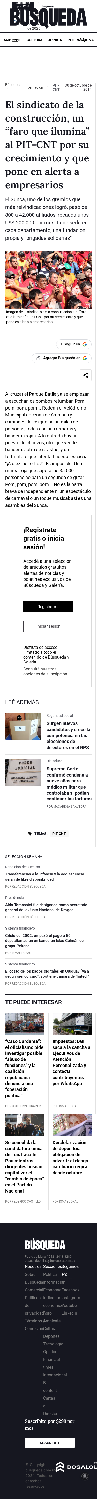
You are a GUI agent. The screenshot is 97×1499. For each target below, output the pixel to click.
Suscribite (50, 1443)
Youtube (69, 1305)
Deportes (51, 1336)
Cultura (34, 40)
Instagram (71, 1297)
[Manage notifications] (85, 1476)
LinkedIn (69, 1313)
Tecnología (53, 1344)
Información (33, 87)
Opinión (55, 40)
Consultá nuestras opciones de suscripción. (45, 671)
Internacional (82, 40)
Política (50, 1274)
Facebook (70, 1290)
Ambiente (12, 40)
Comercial (34, 1290)
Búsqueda (13, 85)
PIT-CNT (59, 834)
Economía (52, 1290)
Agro (47, 1313)
